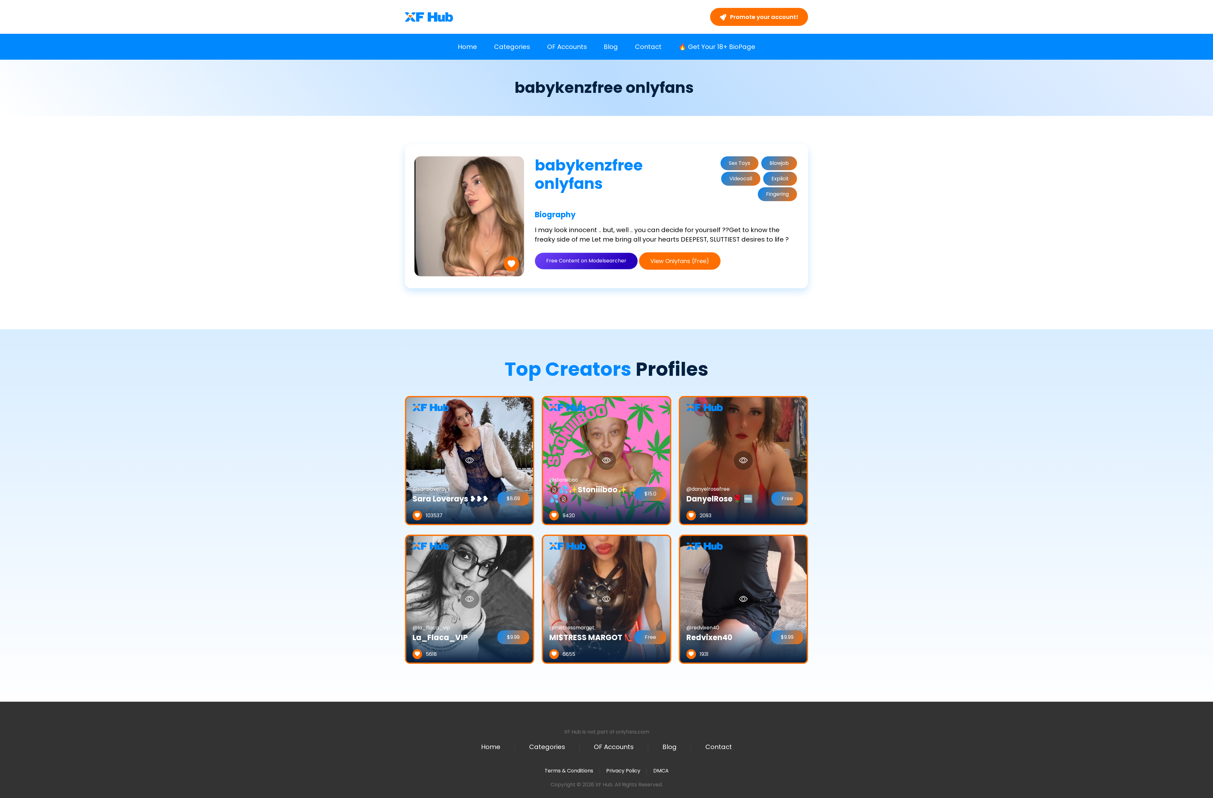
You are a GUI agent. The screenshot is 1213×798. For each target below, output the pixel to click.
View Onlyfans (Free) (679, 261)
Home (467, 46)
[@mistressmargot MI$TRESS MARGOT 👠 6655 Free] (606, 599)
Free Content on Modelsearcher (586, 260)
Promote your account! (763, 17)
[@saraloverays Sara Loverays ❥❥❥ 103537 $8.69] (469, 460)
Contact (648, 46)
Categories (512, 46)
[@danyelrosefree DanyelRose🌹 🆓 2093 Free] (743, 460)
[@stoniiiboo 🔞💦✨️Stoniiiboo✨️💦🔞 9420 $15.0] (606, 460)
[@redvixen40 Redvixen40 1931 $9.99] (743, 599)
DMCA (661, 771)
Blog (611, 46)
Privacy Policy (623, 770)
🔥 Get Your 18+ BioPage (717, 46)
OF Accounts (567, 46)
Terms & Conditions (569, 770)
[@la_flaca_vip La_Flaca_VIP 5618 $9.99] (469, 599)
